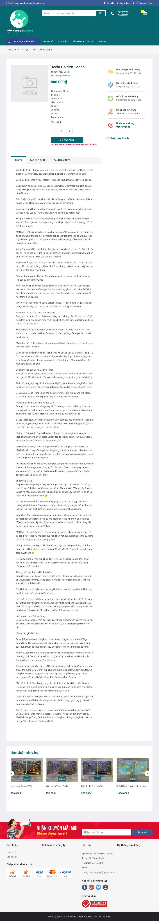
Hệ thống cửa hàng (144, 3)
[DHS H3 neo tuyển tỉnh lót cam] (97, 770)
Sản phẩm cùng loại (25, 752)
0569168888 (123, 15)
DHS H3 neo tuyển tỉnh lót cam (96, 786)
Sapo (108, 916)
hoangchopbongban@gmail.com (98, 872)
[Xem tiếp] (56, 122)
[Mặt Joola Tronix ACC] (62, 770)
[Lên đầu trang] (152, 912)
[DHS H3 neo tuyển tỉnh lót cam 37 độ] (132, 776)
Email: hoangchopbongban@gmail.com (26, 3)
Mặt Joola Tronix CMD (21, 786)
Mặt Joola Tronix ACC (56, 786)
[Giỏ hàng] (145, 13)
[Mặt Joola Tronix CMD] (26, 770)
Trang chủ (11, 852)
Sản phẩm (12, 857)
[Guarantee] (94, 903)
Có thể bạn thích (117, 138)
